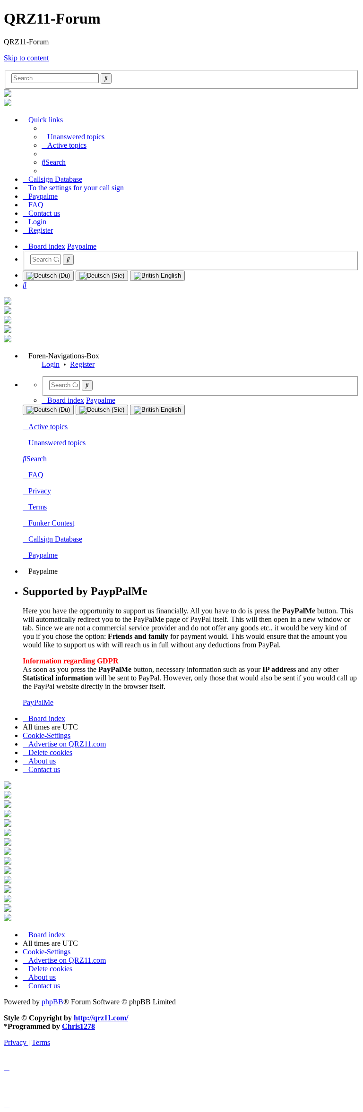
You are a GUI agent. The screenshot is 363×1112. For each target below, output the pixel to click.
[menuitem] (73, 137)
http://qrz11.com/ (101, 1018)
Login (51, 364)
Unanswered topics (57, 443)
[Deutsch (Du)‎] (48, 276)
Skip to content (26, 58)
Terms (37, 507)
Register (82, 364)
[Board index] (7, 94)
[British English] (157, 276)
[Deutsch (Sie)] (102, 276)
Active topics (48, 427)
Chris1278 (78, 1026)
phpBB (52, 1002)
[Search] (68, 260)
